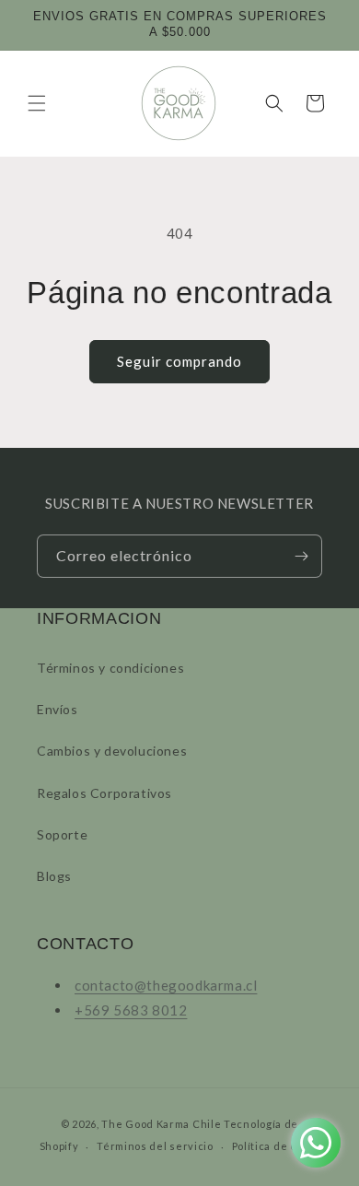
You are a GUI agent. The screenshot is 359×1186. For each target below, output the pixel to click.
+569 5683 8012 (131, 1010)
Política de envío (276, 1146)
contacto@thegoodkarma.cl (166, 985)
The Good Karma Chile (161, 1124)
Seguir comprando (179, 361)
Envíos (57, 709)
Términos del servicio (155, 1146)
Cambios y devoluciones (112, 750)
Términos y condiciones (110, 667)
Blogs (54, 876)
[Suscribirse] (301, 556)
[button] (37, 103)
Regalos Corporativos (104, 793)
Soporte (62, 834)
